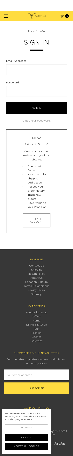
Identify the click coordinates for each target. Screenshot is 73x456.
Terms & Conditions (36, 285)
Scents (36, 336)
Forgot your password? (36, 120)
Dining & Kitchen (36, 324)
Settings (26, 427)
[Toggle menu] (5, 16)
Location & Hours (36, 281)
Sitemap (36, 294)
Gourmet (36, 340)
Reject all (26, 437)
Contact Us (36, 265)
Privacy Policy (36, 289)
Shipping (36, 269)
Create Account (36, 220)
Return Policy (36, 273)
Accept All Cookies (26, 446)
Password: (12, 82)
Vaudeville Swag (36, 312)
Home (36, 320)
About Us (37, 277)
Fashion (36, 332)
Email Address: (16, 60)
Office (36, 316)
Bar (36, 328)
